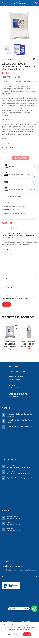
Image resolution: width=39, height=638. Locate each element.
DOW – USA (15, 210)
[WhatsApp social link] (21, 213)
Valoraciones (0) (9, 223)
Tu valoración (7, 254)
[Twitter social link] (13, 213)
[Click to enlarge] (5, 40)
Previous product (32, 59)
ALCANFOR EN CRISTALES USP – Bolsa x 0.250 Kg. (10, 344)
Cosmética (10, 59)
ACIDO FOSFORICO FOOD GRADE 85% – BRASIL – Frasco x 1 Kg (28, 344)
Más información (14, 634)
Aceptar (27, 634)
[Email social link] (16, 213)
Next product (36, 59)
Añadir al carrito (20, 158)
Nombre (5, 278)
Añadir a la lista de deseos (13, 196)
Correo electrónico (8, 287)
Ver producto (16, 329)
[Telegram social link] (24, 213)
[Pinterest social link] (19, 213)
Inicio (3, 59)
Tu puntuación (7, 249)
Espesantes (22, 206)
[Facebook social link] (11, 213)
